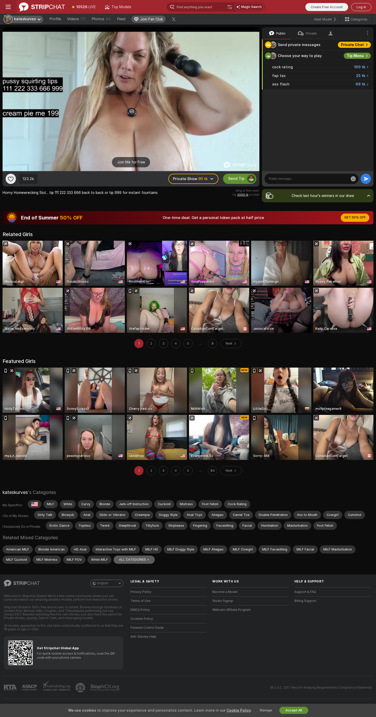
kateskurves (15, 492)
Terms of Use (140, 601)
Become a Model (224, 592)
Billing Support (305, 601)
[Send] (366, 179)
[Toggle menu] (8, 7)
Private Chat (352, 45)
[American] (34, 504)
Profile (55, 19)
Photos (101, 19)
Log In (361, 7)
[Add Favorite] (11, 179)
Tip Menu (355, 56)
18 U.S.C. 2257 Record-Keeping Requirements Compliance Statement (321, 687)
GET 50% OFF (355, 217)
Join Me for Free (131, 162)
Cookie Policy (239, 710)
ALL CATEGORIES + (134, 559)
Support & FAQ (305, 592)
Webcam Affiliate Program (231, 610)
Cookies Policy (141, 619)
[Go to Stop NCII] (105, 688)
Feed (121, 19)
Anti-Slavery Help (143, 636)
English (102, 583)
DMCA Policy (140, 610)
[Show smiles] (353, 179)
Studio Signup (222, 601)
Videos (76, 19)
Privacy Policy (140, 592)
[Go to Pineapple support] (80, 687)
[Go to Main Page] (42, 7)
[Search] (229, 6)
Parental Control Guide (147, 628)
